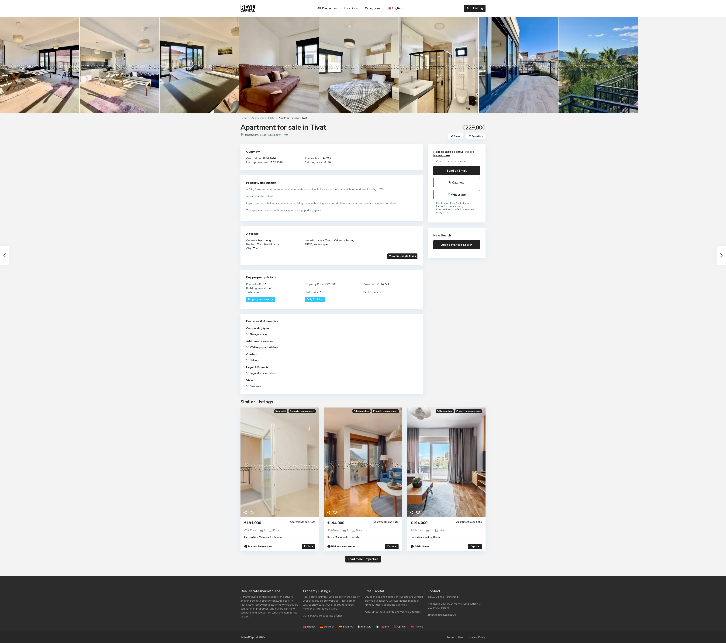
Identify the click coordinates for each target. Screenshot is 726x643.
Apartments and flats (262, 117)
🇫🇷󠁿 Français (364, 626)
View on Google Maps (402, 256)
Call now (457, 182)
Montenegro (251, 135)
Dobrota (355, 537)
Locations (351, 8)
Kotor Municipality (337, 537)
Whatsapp (458, 195)
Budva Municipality (421, 537)
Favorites (477, 136)
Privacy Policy (477, 637)
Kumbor (278, 537)
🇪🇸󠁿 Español (346, 626)
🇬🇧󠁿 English (395, 8)
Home (243, 117)
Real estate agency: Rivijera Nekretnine (453, 153)
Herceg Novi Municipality (258, 537)
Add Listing (475, 8)
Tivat (285, 135)
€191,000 (252, 522)
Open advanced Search (456, 245)
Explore (308, 546)
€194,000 (335, 522)
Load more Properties (363, 559)
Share (457, 136)
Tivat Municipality (270, 135)
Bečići (436, 537)
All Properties (327, 8)
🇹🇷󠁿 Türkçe (417, 626)
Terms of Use (455, 637)
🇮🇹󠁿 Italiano (382, 626)
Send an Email (457, 171)
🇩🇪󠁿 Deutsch (327, 626)
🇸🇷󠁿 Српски (399, 626)
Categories (372, 8)
